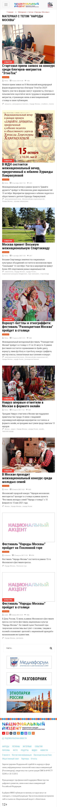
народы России (31, 272)
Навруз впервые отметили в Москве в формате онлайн (22, 404)
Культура (8, 600)
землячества (9, 272)
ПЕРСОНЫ (6, 750)
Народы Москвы (35, 104)
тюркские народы (8, 431)
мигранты (8, 104)
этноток (51, 104)
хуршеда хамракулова (21, 201)
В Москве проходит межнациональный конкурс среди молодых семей (27, 478)
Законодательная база (43, 755)
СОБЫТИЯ (38, 746)
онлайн (41, 429)
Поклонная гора (21, 566)
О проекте (6, 755)
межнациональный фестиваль (14, 357)
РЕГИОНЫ (16, 746)
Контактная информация (22, 755)
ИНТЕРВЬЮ (27, 746)
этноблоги (44, 104)
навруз (13, 429)
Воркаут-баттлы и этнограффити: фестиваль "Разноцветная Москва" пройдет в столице (27, 326)
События (8, 62)
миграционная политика (20, 104)
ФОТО (15, 750)
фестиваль (19, 638)
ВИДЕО (34, 750)
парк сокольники (33, 274)
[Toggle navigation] (6, 4)
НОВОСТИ (44, 750)
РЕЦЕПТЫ (24, 750)
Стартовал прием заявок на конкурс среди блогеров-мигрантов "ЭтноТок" (28, 69)
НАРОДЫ (5, 746)
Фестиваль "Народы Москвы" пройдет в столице (23, 605)
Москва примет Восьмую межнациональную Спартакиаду (26, 246)
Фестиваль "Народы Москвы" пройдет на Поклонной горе (23, 546)
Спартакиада (44, 274)
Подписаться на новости (15, 738)
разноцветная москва (32, 359)
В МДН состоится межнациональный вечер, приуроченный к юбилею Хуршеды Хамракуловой (27, 169)
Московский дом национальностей (33, 199)
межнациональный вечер (13, 199)
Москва (7, 429)
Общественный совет (10, 759)
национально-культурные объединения (14, 274)
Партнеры (25, 759)
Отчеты (34, 759)
